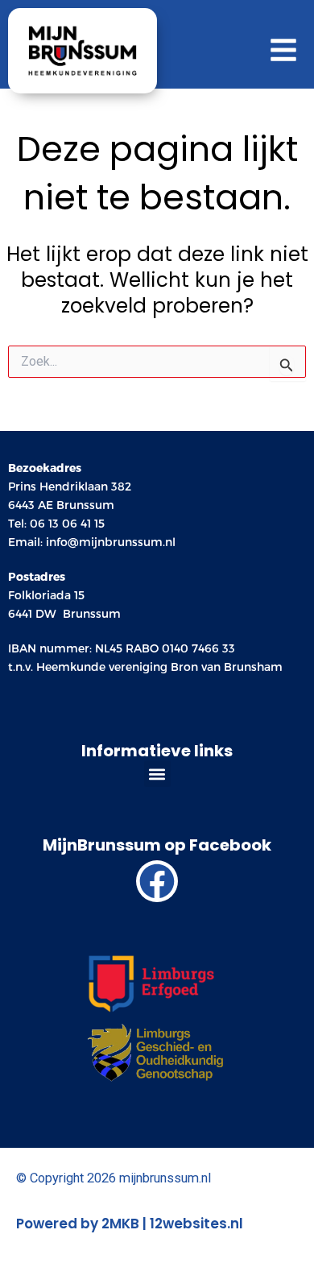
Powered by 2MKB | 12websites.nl (129, 1223)
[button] (157, 773)
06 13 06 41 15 (67, 523)
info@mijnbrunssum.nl (111, 542)
